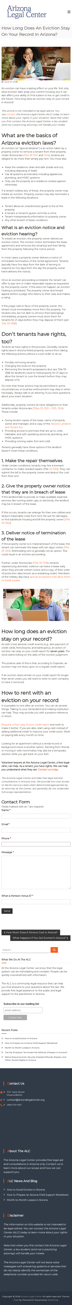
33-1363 (53, 469)
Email (6, 824)
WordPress (53, 1300)
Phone (6, 838)
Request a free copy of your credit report (25, 724)
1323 (53, 408)
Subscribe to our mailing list (21, 1004)
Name (6, 810)
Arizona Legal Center (31, 1296)
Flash (16, 1300)
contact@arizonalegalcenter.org (26, 1099)
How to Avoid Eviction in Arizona (21, 1038)
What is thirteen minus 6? (17, 895)
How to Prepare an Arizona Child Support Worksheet (31, 1043)
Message (8, 852)
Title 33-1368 (9, 323)
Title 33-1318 (41, 562)
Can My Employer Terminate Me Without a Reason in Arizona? (36, 1052)
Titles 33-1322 (41, 408)
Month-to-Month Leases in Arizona (22, 1047)
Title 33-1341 (31, 155)
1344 (46, 155)
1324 (60, 408)
